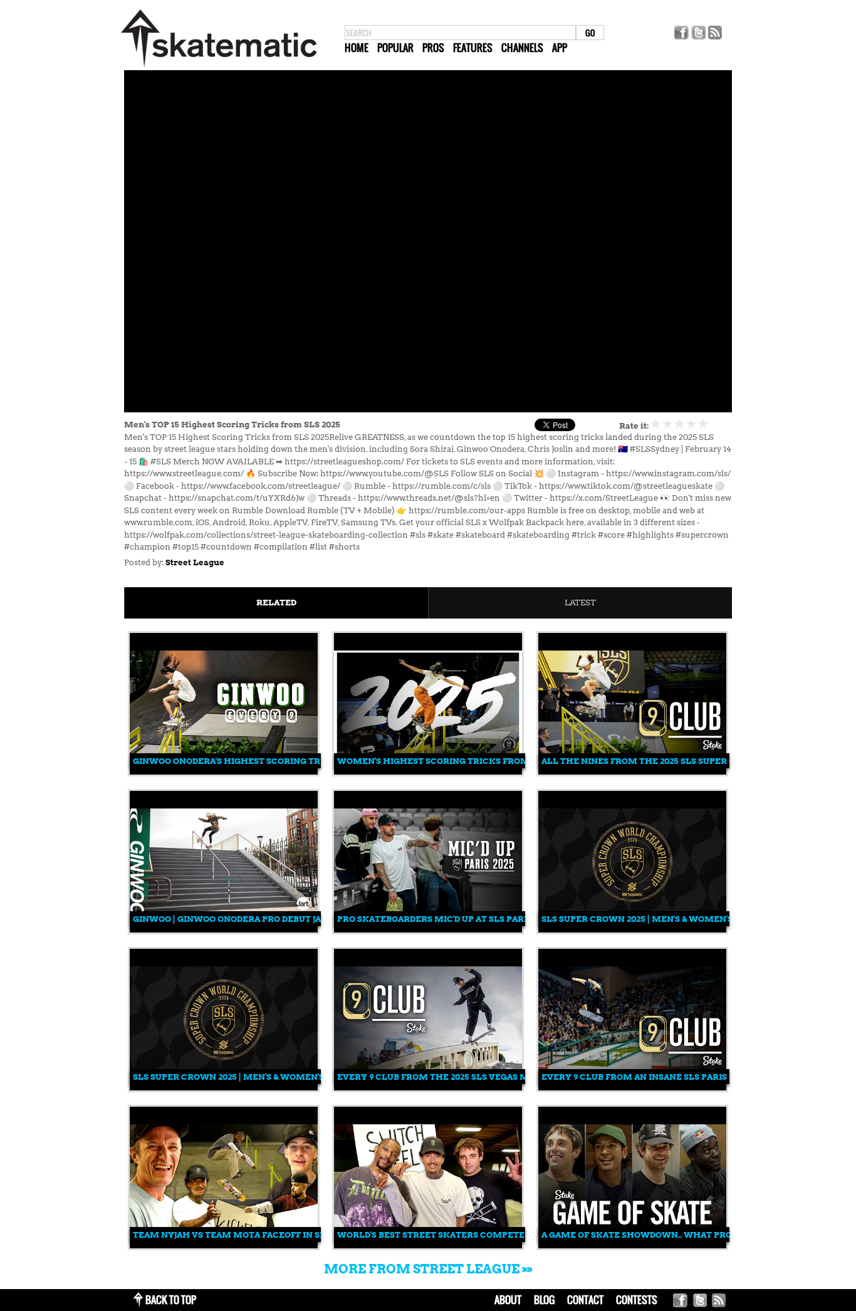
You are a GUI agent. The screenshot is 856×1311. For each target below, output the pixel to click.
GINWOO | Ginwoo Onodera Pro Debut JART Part (245, 919)
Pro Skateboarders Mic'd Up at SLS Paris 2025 (445, 919)
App (559, 47)
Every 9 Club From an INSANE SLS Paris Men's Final (663, 1077)
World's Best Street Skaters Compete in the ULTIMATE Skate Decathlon (515, 1235)
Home (356, 47)
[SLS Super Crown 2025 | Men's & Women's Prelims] (224, 1087)
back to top (170, 1299)
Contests (636, 1299)
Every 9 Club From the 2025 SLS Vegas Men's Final (456, 1077)
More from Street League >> (428, 1269)
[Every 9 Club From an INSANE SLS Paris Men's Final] (632, 1087)
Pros (433, 47)
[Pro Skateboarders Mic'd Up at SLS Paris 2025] (428, 929)
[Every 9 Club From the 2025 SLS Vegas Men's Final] (428, 1087)
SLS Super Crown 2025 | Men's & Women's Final (651, 919)
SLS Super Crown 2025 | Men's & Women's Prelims (250, 1077)
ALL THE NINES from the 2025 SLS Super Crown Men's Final (681, 761)
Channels (522, 47)
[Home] (219, 67)
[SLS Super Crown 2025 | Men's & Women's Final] (632, 929)
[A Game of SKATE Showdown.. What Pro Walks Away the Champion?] (632, 1245)
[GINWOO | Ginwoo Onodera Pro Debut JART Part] (224, 929)
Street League (194, 562)
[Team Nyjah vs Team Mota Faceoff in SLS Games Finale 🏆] (224, 1245)
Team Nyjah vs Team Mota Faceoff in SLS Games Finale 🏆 (271, 1235)
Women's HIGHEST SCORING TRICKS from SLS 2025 (452, 761)
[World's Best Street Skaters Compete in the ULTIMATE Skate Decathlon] (428, 1245)
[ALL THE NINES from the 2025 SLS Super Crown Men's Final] (632, 771)
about (507, 1299)
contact (585, 1299)
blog (544, 1299)
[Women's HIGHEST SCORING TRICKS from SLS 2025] (428, 771)
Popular (395, 47)
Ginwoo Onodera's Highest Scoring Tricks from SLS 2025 (271, 761)
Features (473, 47)
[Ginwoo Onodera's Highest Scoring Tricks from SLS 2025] (224, 771)
